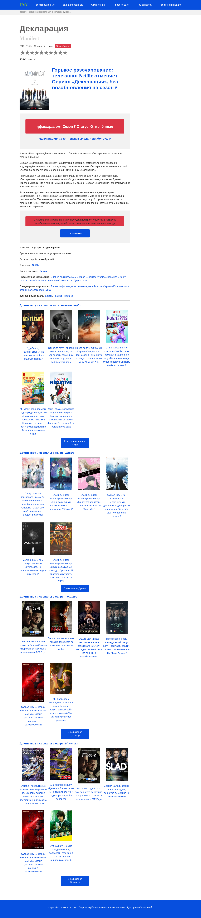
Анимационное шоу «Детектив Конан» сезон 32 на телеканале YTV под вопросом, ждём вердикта (61, 791)
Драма (48, 295)
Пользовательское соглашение (108, 907)
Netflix (35, 265)
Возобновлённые (45, 4)
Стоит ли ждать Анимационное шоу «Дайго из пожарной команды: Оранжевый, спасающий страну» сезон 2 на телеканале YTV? (61, 570)
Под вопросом (144, 4)
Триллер (58, 295)
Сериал (43, 271)
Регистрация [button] (174, 4)
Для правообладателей (139, 907)
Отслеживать (75, 233)
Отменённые (98, 4)
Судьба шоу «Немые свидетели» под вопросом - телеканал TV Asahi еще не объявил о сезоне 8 (61, 852)
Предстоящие (121, 4)
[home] (24, 4)
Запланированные (73, 4)
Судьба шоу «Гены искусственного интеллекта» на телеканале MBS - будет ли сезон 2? (33, 566)
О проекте (84, 907)
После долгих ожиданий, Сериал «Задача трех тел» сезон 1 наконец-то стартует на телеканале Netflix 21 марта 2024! (88, 354)
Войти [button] (164, 4)
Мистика (68, 295)
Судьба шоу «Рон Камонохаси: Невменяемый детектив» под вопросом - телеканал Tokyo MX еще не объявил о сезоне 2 (116, 505)
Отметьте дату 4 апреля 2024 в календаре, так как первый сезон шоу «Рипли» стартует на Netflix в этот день (61, 354)
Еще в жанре (75, 588)
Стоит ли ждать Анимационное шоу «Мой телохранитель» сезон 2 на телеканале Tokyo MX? (89, 502)
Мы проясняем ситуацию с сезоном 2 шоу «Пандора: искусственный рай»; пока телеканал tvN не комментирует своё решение (61, 709)
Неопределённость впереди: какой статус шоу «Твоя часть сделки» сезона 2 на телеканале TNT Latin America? (116, 645)
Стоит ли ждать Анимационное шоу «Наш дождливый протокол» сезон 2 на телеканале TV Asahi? (61, 502)
